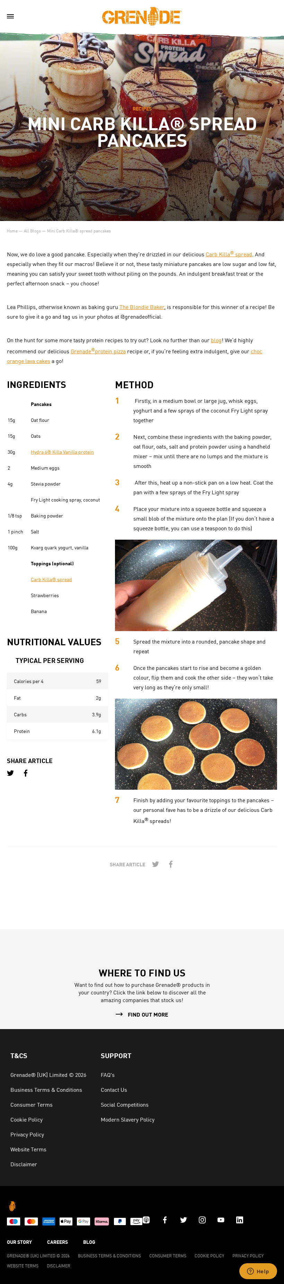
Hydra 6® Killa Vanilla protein (62, 451)
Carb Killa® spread (51, 579)
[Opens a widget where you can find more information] (258, 1272)
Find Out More (148, 1014)
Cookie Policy (26, 1119)
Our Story (19, 1241)
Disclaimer (23, 1164)
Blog (89, 1241)
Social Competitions (125, 1104)
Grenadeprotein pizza (98, 351)
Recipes (142, 108)
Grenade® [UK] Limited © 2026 (48, 1074)
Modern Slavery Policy (127, 1119)
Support (116, 1055)
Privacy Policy (27, 1134)
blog (216, 340)
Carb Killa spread (229, 254)
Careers (57, 1241)
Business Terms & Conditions (46, 1089)
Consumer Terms (31, 1104)
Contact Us (114, 1089)
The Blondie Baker (141, 306)
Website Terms (28, 1149)
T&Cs (18, 1055)
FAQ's (108, 1074)
